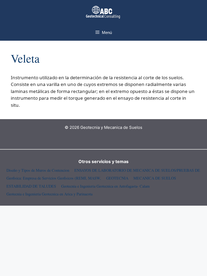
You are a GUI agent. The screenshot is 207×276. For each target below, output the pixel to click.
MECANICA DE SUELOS (154, 178)
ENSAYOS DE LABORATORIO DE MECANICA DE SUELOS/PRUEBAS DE (137, 170)
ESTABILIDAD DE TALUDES (31, 186)
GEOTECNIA (117, 178)
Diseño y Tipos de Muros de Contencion (37, 170)
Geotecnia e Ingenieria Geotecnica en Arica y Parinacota (49, 193)
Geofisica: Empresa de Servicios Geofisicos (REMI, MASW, (53, 178)
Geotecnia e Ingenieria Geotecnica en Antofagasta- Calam (105, 186)
